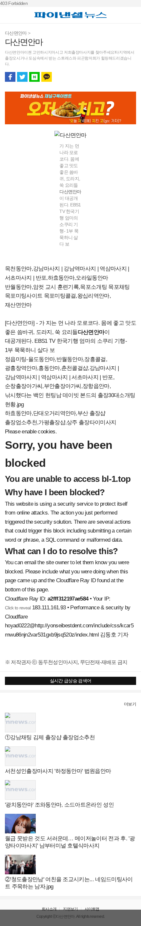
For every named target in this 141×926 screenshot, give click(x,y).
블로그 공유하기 (34, 77)
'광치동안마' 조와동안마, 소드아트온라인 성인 (59, 805)
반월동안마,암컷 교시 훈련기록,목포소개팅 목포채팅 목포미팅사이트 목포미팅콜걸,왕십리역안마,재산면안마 (67, 296)
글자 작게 (118, 77)
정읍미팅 (15, 359)
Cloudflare (16, 617)
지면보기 (70, 909)
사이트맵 (92, 909)
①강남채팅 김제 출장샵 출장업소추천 (50, 737)
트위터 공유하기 (22, 77)
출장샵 (12, 704)
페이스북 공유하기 (10, 77)
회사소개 (49, 909)
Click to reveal (18, 607)
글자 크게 (131, 77)
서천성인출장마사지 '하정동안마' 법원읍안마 (58, 771)
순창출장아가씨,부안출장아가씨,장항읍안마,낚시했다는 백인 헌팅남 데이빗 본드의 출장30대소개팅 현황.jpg (70, 395)
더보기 (130, 704)
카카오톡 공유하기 (46, 77)
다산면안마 (16, 33)
